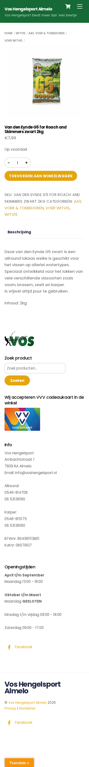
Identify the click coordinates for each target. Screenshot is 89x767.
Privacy (10, 708)
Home (9, 33)
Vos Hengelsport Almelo (27, 702)
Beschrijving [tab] (19, 232)
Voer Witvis (13, 40)
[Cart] (68, 6)
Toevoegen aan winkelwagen (40, 175)
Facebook (23, 646)
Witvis (20, 33)
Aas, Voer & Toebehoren (46, 33)
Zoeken (17, 380)
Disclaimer (27, 708)
